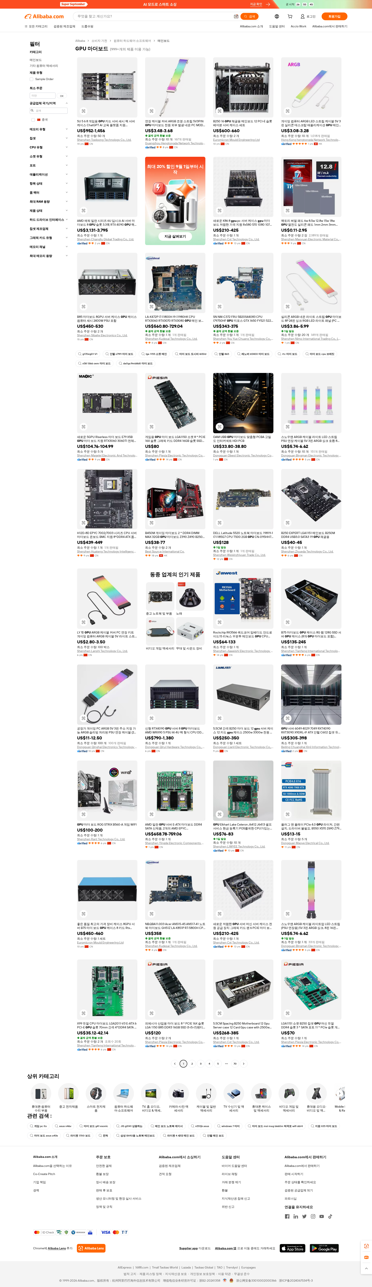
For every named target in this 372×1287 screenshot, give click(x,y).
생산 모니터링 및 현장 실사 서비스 (118, 1198)
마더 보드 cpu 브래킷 (322, 354)
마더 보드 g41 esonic (96, 1126)
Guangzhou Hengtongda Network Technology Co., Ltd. (175, 143)
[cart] (291, 17)
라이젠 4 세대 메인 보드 (181, 1135)
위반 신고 (228, 1206)
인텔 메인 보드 (215, 1135)
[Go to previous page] (175, 1064)
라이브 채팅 (229, 1174)
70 (235, 1063)
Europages (248, 1267)
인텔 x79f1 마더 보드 (121, 354)
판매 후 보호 (104, 1190)
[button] (236, 16)
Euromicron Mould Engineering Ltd (236, 139)
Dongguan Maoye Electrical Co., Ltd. (305, 843)
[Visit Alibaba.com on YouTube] (321, 1216)
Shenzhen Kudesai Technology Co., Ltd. (171, 338)
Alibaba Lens (57, 1248)
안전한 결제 (104, 1165)
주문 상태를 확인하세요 (300, 1182)
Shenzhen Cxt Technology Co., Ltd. (236, 239)
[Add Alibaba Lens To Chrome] (91, 1248)
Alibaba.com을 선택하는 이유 (52, 1165)
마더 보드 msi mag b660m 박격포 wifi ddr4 (277, 1126)
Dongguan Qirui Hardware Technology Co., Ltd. (175, 747)
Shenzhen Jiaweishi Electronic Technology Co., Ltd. (243, 651)
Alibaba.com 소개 (45, 1156)
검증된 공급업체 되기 (299, 1190)
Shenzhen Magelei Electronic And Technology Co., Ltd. (107, 455)
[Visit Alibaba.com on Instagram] (313, 1216)
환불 (225, 1190)
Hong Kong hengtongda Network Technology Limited (311, 139)
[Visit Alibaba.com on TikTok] (330, 1216)
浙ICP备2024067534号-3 (296, 1280)
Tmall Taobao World (165, 1267)
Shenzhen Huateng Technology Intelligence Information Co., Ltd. (107, 551)
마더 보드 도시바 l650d (192, 354)
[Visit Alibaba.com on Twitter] (304, 1216)
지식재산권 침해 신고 (236, 1198)
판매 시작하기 (294, 1174)
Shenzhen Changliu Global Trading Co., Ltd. (105, 239)
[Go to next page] (244, 1064)
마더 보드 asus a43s (46, 1135)
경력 (36, 1190)
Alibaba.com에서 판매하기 (302, 1165)
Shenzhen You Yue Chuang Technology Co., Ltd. (243, 338)
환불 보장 (102, 1174)
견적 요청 (165, 1174)
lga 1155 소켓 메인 (156, 354)
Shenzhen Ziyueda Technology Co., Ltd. (307, 551)
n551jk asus (202, 1126)
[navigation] (48, 552)
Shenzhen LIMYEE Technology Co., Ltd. (239, 846)
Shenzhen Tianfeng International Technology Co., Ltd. (311, 651)
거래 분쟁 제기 (231, 1182)
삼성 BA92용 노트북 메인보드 (138, 1135)
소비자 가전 (99, 40)
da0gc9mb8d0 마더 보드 (138, 363)
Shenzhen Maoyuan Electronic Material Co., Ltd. (311, 239)
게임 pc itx (40, 1126)
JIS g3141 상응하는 (132, 1126)
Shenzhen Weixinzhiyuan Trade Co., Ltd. (239, 555)
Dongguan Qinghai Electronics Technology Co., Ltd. (107, 747)
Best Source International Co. (164, 551)
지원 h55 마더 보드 (326, 1126)
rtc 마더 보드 (289, 354)
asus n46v (65, 1126)
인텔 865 (224, 354)
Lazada (186, 1267)
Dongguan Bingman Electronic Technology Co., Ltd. (311, 455)
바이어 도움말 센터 (234, 1165)
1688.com (141, 1267)
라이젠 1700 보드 (80, 1135)
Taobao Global (203, 1267)
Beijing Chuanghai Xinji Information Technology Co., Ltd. (311, 747)
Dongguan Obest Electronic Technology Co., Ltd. (243, 455)
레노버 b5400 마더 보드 (256, 354)
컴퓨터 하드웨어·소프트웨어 (132, 40)
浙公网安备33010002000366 (256, 1280)
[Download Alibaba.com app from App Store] (292, 1248)
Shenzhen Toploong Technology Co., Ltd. (104, 139)
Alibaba (80, 40)
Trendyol (232, 1267)
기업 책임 (39, 1182)
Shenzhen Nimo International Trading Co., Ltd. (311, 338)
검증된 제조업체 (170, 1165)
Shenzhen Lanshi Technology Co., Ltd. (102, 651)
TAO (219, 1267)
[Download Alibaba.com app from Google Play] (324, 1248)
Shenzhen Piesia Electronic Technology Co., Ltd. (175, 455)
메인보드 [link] (164, 40)
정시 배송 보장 (105, 1182)
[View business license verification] (225, 1280)
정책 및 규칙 (104, 1206)
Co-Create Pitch (44, 1174)
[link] (366, 1246)
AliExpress (125, 1267)
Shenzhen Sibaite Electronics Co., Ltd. (102, 335)
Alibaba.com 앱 (225, 1248)
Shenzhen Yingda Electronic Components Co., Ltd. (175, 843)
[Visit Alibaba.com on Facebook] (287, 1216)
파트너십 (291, 1198)
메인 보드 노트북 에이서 (169, 1126)
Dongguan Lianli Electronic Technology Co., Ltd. (243, 747)
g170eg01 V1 (89, 354)
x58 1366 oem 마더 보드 (96, 363)
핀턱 (105, 1135)
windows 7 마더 (231, 1126)
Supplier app (188, 1248)
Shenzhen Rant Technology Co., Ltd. (101, 839)
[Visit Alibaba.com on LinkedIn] (295, 1216)
